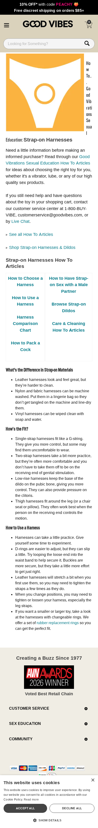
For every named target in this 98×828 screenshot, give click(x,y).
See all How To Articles (31, 234)
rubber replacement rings (58, 622)
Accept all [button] (25, 808)
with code (49, 4)
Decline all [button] (72, 808)
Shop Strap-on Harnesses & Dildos (42, 247)
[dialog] (49, 801)
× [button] (92, 780)
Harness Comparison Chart (25, 323)
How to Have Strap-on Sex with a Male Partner (68, 284)
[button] (6, 24)
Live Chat (20, 221)
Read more (31, 799)
